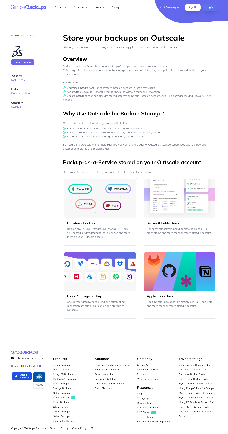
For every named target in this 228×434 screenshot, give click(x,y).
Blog (139, 393)
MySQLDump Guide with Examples (197, 392)
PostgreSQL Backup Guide (193, 369)
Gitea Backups (60, 406)
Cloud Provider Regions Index (194, 364)
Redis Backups (61, 383)
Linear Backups (64, 397)
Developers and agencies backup (112, 364)
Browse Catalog (24, 35)
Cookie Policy (79, 428)
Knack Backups (61, 402)
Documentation (20, 93)
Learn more (18, 79)
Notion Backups (61, 392)
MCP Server (146, 412)
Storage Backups (62, 388)
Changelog (143, 398)
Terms (53, 428)
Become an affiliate (147, 369)
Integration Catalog (105, 378)
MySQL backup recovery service (196, 383)
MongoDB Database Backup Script (197, 402)
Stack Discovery (167, 7)
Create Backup (23, 62)
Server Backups (61, 364)
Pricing (115, 7)
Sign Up (192, 7)
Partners (141, 374)
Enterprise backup (104, 374)
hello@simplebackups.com (29, 358)
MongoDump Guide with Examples (197, 388)
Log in (210, 7)
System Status (145, 416)
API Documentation (147, 407)
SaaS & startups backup (108, 369)
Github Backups (61, 411)
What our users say (147, 378)
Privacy (64, 428)
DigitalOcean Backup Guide (193, 378)
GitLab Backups (61, 416)
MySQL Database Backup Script (196, 397)
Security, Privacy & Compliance (153, 421)
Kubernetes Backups (64, 420)
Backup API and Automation (110, 383)
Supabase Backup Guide (192, 374)
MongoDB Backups (63, 374)
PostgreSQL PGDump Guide (194, 406)
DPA (92, 428)
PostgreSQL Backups (64, 378)
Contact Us (143, 364)
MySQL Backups (62, 369)
